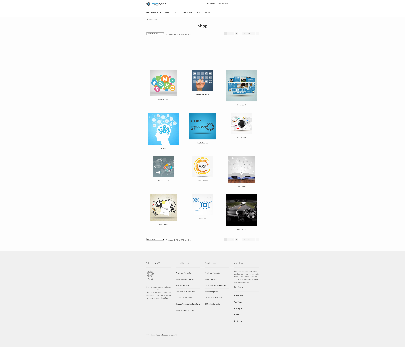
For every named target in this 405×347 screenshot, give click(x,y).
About (167, 12)
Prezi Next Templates (184, 273)
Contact (207, 12)
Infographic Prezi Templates (215, 285)
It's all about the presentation (167, 335)
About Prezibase (211, 279)
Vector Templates (211, 292)
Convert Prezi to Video (184, 298)
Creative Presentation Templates (188, 304)
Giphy (236, 314)
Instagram (239, 308)
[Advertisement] (202, 51)
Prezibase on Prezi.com (213, 298)
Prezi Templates (152, 12)
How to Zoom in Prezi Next (185, 279)
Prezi (167, 298)
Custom (176, 12)
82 (249, 34)
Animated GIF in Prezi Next (185, 292)
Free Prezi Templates (212, 273)
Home (151, 19)
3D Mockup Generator (213, 304)
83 (253, 34)
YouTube (238, 302)
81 (244, 34)
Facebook (238, 295)
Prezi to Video (188, 12)
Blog (198, 12)
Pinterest (238, 321)
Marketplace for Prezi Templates (217, 3)
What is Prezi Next (182, 285)
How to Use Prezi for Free (185, 310)
